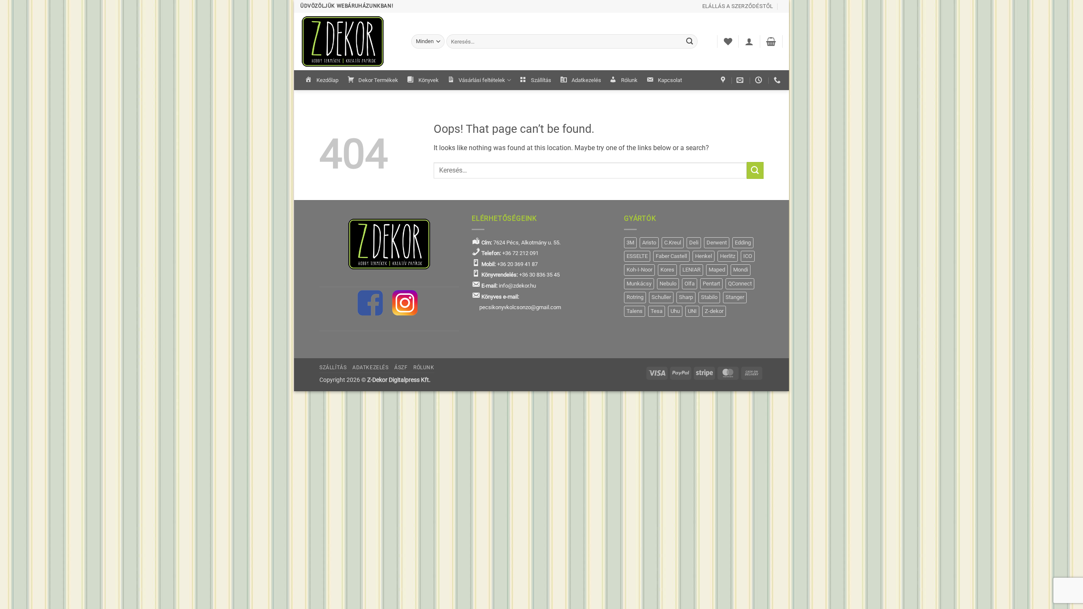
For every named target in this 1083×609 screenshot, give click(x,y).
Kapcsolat (670, 80)
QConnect (740, 283)
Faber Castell (671, 256)
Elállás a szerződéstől (737, 6)
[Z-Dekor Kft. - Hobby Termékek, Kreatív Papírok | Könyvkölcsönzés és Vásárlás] (349, 41)
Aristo (649, 242)
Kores (667, 269)
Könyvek (428, 80)
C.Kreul (672, 242)
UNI (692, 311)
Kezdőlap (327, 80)
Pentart (711, 283)
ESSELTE (637, 256)
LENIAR (691, 269)
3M (630, 242)
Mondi (740, 269)
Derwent (716, 242)
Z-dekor (714, 311)
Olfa (689, 283)
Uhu (675, 311)
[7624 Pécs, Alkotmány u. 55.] (724, 80)
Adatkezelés (586, 80)
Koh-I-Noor (639, 269)
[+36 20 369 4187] (778, 80)
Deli (693, 242)
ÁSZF (400, 367)
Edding (743, 242)
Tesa (656, 311)
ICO (747, 256)
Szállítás (541, 80)
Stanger (735, 297)
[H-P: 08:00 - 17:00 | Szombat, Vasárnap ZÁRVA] (759, 80)
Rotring (635, 297)
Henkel (703, 256)
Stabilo (709, 297)
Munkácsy (639, 283)
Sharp (686, 297)
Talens (635, 311)
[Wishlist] (728, 41)
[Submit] (690, 41)
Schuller (661, 297)
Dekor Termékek (378, 80)
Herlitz (727, 256)
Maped (717, 269)
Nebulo (668, 283)
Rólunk (629, 80)
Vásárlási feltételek (482, 80)
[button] (749, 41)
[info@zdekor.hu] (741, 80)
